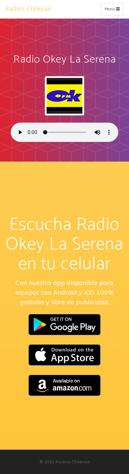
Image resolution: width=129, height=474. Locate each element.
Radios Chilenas (28, 9)
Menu (113, 10)
